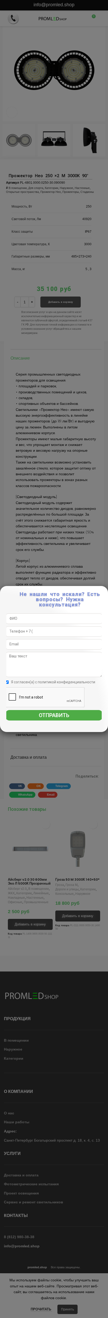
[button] (104, 592)
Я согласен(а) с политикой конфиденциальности (53, 682)
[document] (54, 659)
